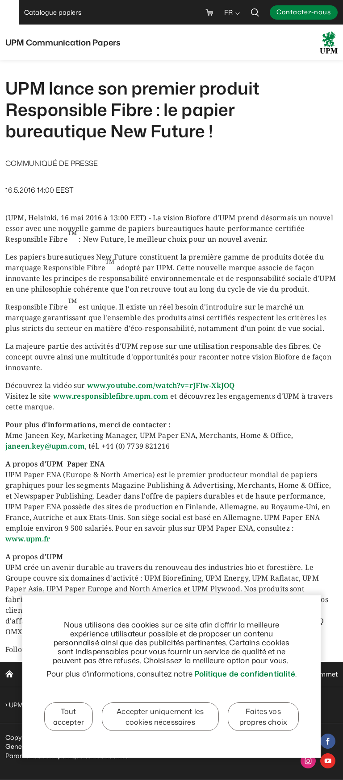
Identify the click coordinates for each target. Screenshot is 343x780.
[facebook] (327, 741)
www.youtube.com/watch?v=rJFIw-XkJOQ (161, 385)
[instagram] (308, 760)
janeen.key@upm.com (45, 446)
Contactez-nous (303, 12)
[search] (255, 12)
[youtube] (327, 760)
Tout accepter (68, 716)
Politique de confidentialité (244, 673)
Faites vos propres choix (263, 716)
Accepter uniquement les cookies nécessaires (160, 716)
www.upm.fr (27, 539)
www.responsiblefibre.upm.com (110, 396)
